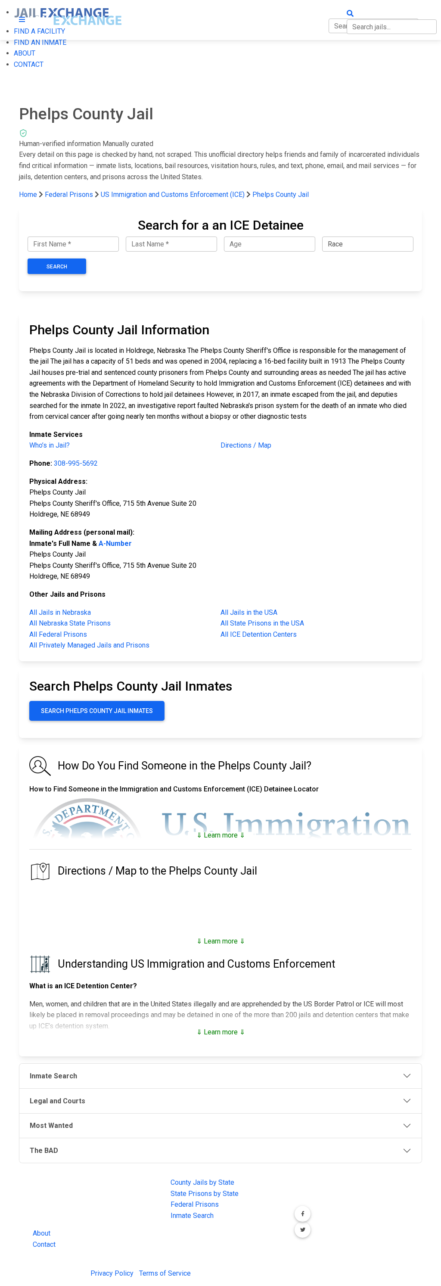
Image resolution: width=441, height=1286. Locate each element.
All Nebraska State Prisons (70, 623)
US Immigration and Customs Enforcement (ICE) (173, 194)
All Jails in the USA (248, 612)
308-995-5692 (76, 463)
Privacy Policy (112, 1273)
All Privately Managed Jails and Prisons (89, 645)
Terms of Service (165, 1273)
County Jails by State (202, 1182)
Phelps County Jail (280, 194)
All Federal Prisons (58, 634)
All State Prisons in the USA (262, 623)
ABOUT (24, 53)
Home (28, 194)
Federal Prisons (69, 194)
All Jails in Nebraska (60, 612)
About (41, 1233)
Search (57, 267)
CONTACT (28, 64)
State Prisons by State (205, 1193)
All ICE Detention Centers (258, 634)
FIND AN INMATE (40, 42)
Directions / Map (245, 445)
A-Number (115, 543)
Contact (44, 1244)
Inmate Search (192, 1215)
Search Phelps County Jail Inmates (97, 710)
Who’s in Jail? (49, 445)
